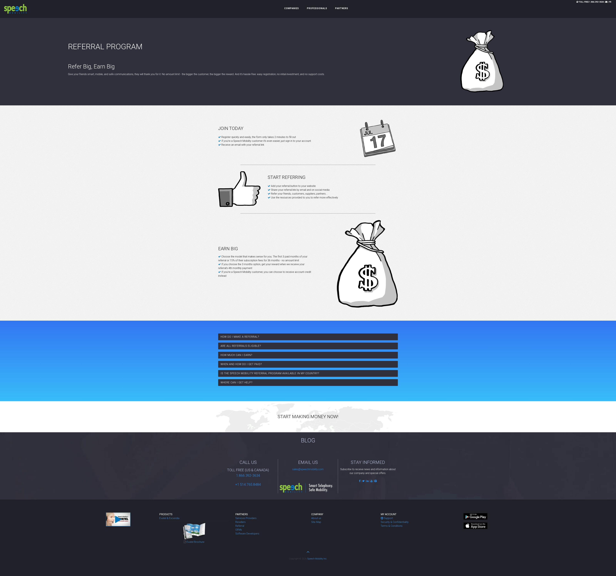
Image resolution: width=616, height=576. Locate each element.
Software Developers (247, 533)
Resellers (240, 522)
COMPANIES (291, 8)
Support (388, 518)
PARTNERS (341, 8)
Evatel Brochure (195, 541)
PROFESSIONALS (317, 8)
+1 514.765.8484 (248, 484)
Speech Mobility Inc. (317, 558)
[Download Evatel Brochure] (194, 530)
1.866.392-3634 (591, 2)
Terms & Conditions (391, 525)
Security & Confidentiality (395, 522)
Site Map (316, 522)
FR (610, 2)
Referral (239, 525)
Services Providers (246, 518)
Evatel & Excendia (169, 518)
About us (316, 518)
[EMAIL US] (606, 2)
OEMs (238, 529)
